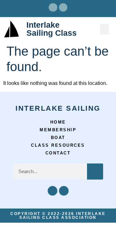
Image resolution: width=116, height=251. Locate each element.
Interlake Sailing (58, 108)
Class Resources (58, 145)
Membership (58, 129)
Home (58, 122)
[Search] (95, 171)
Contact (58, 153)
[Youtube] (63, 7)
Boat (58, 137)
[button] (104, 29)
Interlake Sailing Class (51, 28)
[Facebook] (53, 7)
